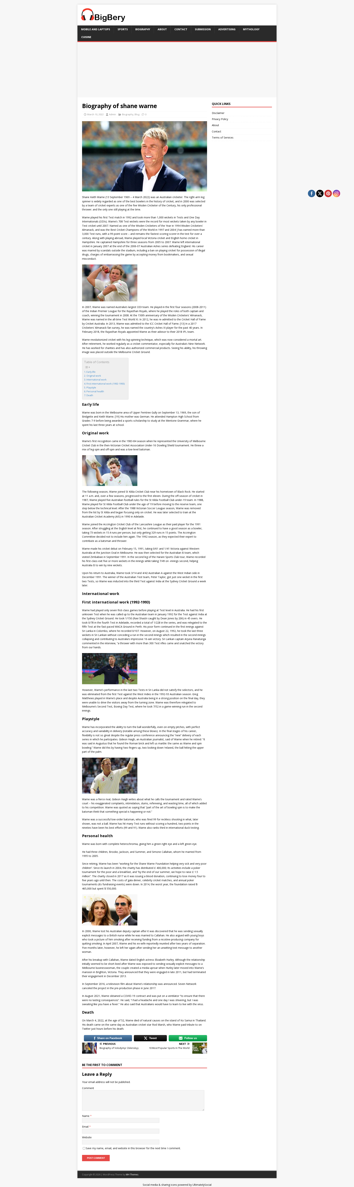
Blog (137, 114)
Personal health (95, 391)
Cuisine (86, 37)
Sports (123, 29)
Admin (112, 114)
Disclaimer (218, 113)
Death (89, 395)
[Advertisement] (177, 70)
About (162, 29)
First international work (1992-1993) (105, 383)
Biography (142, 29)
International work (96, 379)
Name (86, 1116)
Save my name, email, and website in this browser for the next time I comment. (133, 1148)
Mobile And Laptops (95, 29)
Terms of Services (222, 137)
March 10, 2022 (95, 114)
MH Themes (132, 1174)
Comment (88, 1088)
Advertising (226, 29)
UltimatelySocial (201, 1184)
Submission (203, 29)
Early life (91, 371)
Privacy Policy (220, 119)
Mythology (251, 29)
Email (85, 1126)
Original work (93, 375)
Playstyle (91, 387)
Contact (180, 29)
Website (87, 1137)
